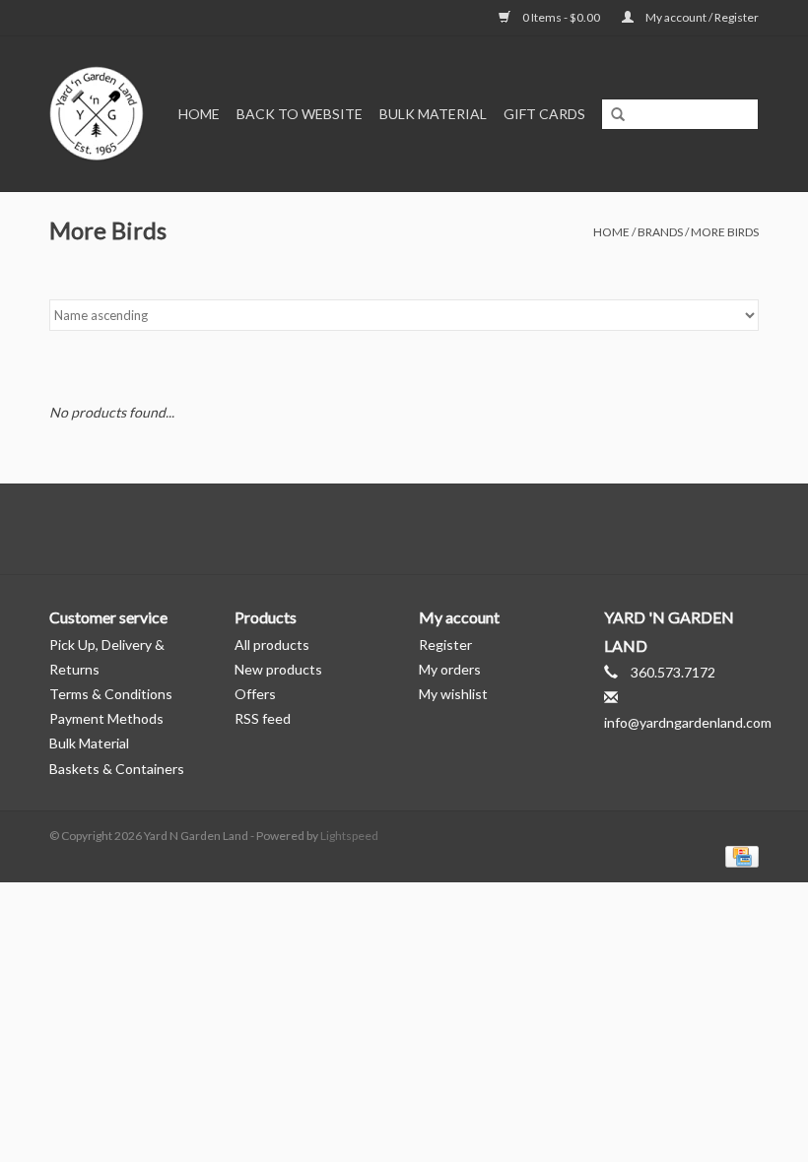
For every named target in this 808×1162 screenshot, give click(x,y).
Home (199, 113)
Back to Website (299, 113)
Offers (255, 693)
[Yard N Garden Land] (98, 113)
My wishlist (453, 693)
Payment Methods (106, 718)
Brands (660, 232)
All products (272, 644)
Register (445, 644)
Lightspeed (349, 835)
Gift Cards (544, 113)
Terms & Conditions (110, 693)
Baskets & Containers (116, 768)
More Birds (725, 232)
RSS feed (263, 718)
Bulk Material (433, 113)
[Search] (618, 115)
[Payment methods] (738, 855)
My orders (450, 669)
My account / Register (701, 17)
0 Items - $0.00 (561, 17)
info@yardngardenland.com (688, 722)
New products (278, 669)
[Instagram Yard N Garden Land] (438, 529)
